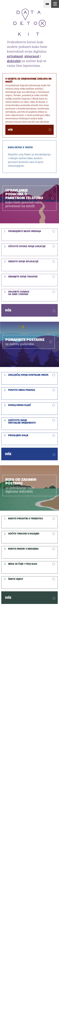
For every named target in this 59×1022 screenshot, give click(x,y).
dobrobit (14, 61)
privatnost (15, 56)
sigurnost (31, 56)
